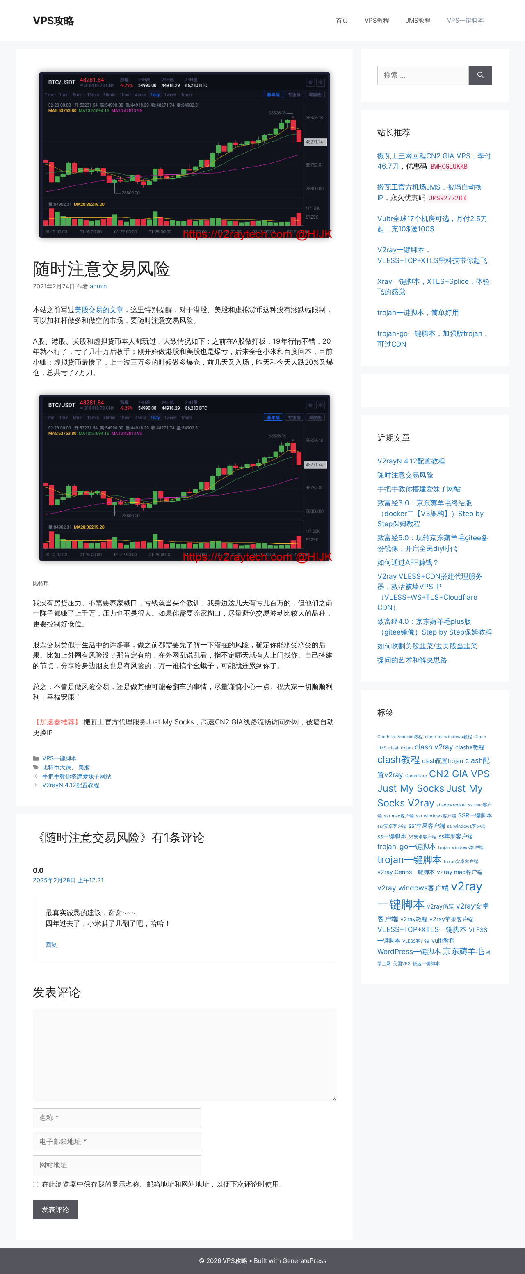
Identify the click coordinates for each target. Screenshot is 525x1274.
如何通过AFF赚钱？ (408, 562)
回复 (51, 944)
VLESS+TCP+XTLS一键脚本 (422, 929)
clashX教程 (469, 747)
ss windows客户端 (466, 826)
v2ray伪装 (440, 906)
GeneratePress (304, 1261)
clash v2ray (434, 746)
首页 (342, 20)
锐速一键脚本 (426, 963)
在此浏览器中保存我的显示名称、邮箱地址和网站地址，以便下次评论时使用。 (164, 1184)
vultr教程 (443, 940)
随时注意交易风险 (405, 475)
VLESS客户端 (415, 941)
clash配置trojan (442, 760)
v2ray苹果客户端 (451, 919)
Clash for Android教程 (400, 737)
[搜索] (480, 75)
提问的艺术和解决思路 (412, 660)
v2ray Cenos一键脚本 (406, 871)
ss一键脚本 (391, 836)
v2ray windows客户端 (413, 888)
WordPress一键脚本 (409, 951)
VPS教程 (377, 20)
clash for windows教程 (448, 737)
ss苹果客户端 (455, 836)
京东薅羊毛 (463, 951)
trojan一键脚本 (409, 859)
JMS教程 (418, 20)
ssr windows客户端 (436, 816)
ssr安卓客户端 (391, 826)
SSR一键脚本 (475, 815)
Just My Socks (410, 788)
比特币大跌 (56, 767)
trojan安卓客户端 (461, 861)
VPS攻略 (53, 20)
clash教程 (398, 759)
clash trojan (400, 748)
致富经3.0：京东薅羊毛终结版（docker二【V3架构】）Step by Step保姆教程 (430, 513)
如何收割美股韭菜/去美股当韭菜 (427, 646)
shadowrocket (451, 805)
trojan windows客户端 (461, 847)
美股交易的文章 (99, 310)
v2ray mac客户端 (460, 871)
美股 (84, 767)
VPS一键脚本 (465, 20)
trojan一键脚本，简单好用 (418, 312)
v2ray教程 (413, 919)
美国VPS (402, 963)
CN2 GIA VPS (459, 774)
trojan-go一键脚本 (406, 846)
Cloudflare (416, 776)
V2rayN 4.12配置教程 (70, 784)
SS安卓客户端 (422, 837)
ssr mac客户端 (399, 816)
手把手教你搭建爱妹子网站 (76, 776)
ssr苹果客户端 (427, 825)
